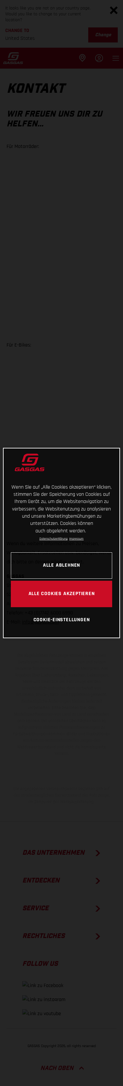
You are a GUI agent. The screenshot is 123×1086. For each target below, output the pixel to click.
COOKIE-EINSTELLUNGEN (61, 619)
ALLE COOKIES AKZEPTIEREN (62, 593)
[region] (61, 543)
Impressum (76, 539)
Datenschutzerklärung (53, 539)
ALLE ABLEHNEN (61, 565)
